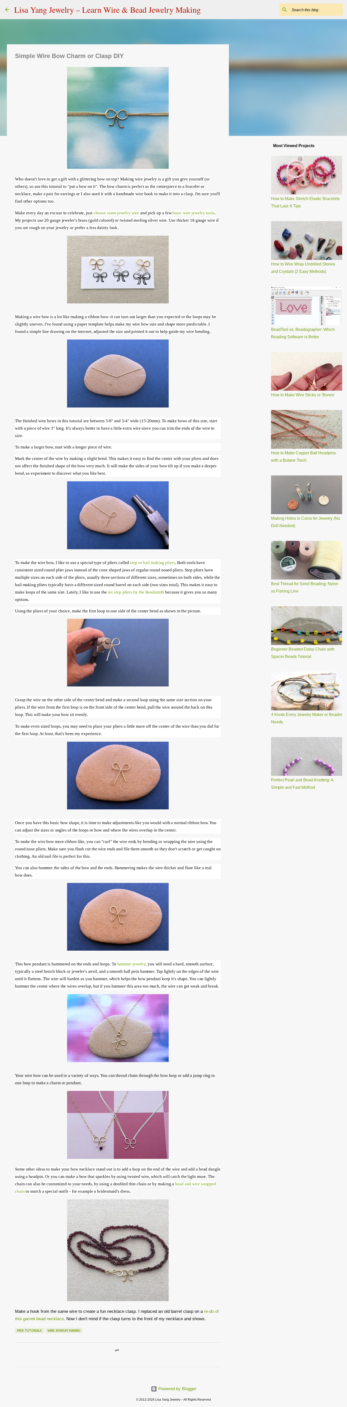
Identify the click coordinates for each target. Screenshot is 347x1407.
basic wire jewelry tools (193, 212)
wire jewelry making (64, 1330)
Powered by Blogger (176, 1388)
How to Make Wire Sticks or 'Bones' (303, 395)
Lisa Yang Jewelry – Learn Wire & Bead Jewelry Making (107, 9)
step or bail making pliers (152, 562)
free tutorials (29, 1330)
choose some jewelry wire (116, 212)
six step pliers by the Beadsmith (136, 592)
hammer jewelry (131, 964)
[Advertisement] (255, 220)
